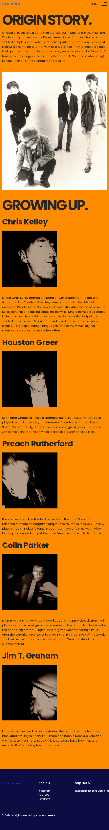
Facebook (44, 798)
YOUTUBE (43, 794)
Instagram (44, 790)
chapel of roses (11, 4)
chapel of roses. (45, 815)
